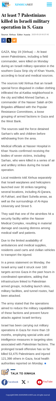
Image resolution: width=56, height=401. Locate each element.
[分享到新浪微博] (14, 40)
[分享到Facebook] (3, 40)
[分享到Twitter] (9, 40)
